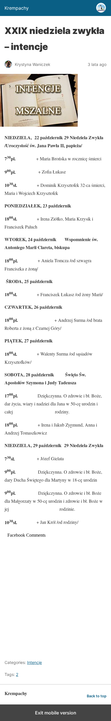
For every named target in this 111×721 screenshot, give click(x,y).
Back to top (96, 696)
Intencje (34, 662)
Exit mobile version (55, 713)
